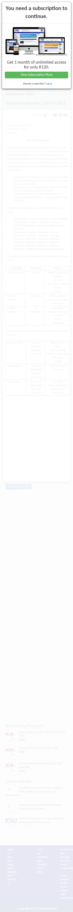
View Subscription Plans (37, 75)
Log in (49, 83)
